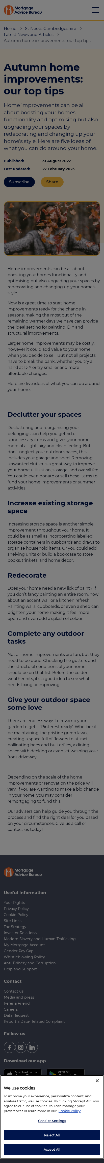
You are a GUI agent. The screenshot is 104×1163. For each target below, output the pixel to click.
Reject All (52, 1135)
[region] (52, 1117)
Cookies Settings (52, 1121)
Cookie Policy (70, 1111)
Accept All (52, 1149)
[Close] (97, 1080)
